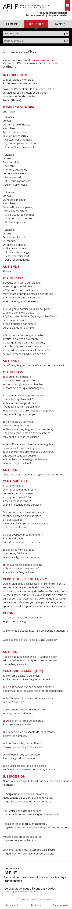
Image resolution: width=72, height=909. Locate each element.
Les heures (36, 24)
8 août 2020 (34, 33)
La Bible (60, 24)
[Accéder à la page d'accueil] (10, 6)
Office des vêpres (34, 40)
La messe (12, 24)
